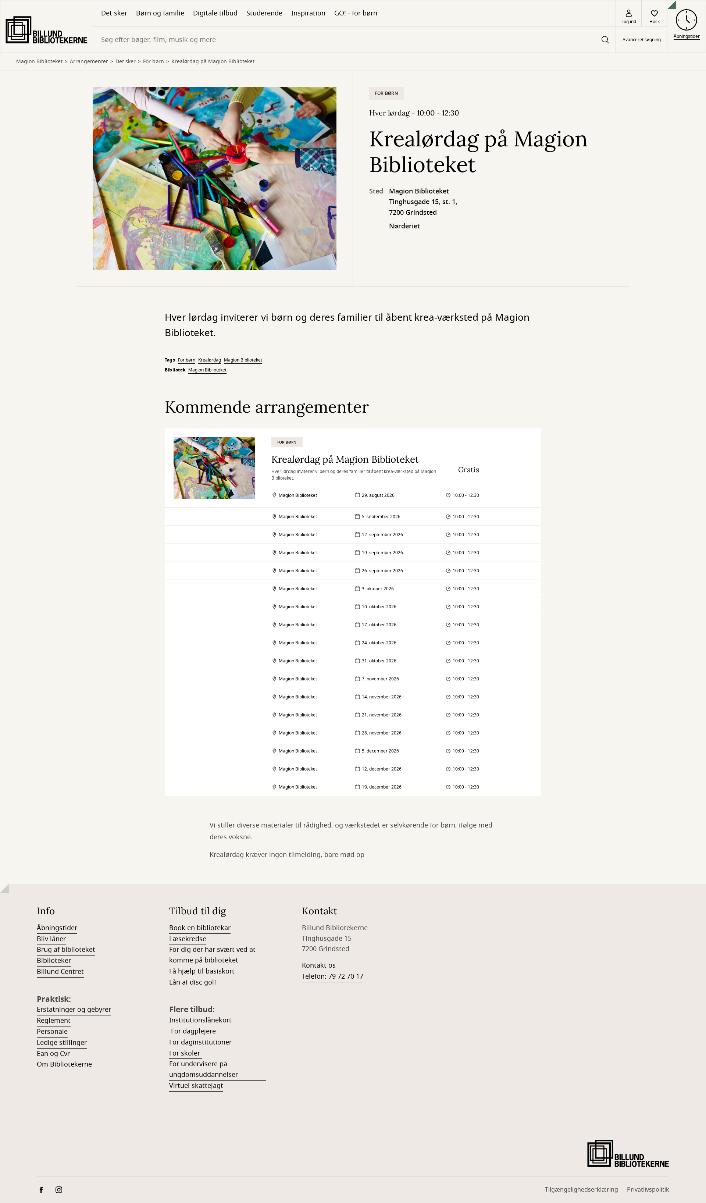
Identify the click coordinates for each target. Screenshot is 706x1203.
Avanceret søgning (642, 39)
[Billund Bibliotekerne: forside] (46, 26)
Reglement (54, 1020)
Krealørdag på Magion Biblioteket (212, 62)
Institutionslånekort (200, 1020)
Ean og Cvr (53, 1053)
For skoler (185, 1053)
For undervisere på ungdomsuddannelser (203, 1069)
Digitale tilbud (215, 13)
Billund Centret (60, 971)
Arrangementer (89, 62)
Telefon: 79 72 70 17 (332, 976)
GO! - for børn (355, 13)
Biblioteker (54, 960)
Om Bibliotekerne (64, 1064)
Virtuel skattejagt (196, 1085)
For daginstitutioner (200, 1042)
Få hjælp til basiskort (202, 971)
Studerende (264, 13)
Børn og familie (160, 13)
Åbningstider (57, 928)
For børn (153, 62)
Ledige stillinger (62, 1042)
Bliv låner (51, 939)
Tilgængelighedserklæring (581, 1189)
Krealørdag (209, 360)
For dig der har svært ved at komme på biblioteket (212, 955)
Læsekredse (187, 939)
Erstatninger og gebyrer (74, 1009)
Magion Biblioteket (39, 62)
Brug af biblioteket (66, 949)
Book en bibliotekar (200, 928)
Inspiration (308, 13)
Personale (52, 1031)
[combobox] (354, 39)
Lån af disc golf (192, 982)
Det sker (114, 13)
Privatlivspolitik (648, 1189)
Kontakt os (320, 965)
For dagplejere (192, 1031)
